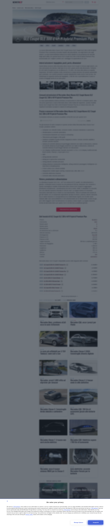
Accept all (96, 522)
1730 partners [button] (16, 506)
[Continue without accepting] (7, 501)
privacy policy (29, 514)
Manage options (78, 522)
